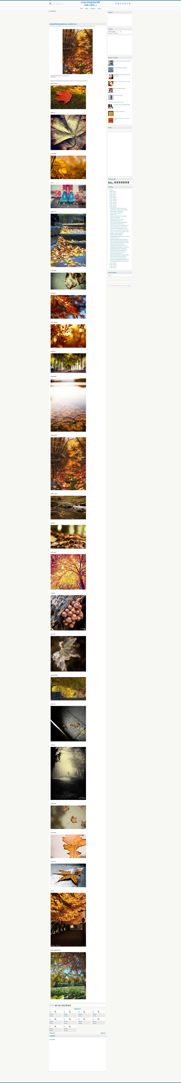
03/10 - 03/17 (112, 205)
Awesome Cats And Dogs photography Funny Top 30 (119, 242)
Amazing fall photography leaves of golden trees (118, 248)
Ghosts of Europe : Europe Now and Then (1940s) (118, 209)
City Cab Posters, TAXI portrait (119, 111)
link (125, 3)
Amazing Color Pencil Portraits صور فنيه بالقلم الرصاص (119, 261)
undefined (51, 1014)
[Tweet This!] (57, 1005)
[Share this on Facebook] (56, 1005)
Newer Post (52, 1033)
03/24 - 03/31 (112, 202)
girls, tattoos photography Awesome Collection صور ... (119, 239)
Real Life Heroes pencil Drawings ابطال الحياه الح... (118, 228)
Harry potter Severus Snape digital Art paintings (122, 104)
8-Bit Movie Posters (113, 214)
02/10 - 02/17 (112, 266)
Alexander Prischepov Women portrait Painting (122, 81)
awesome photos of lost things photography (117, 251)
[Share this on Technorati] (70, 1005)
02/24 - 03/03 (112, 263)
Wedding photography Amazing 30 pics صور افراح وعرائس (120, 236)
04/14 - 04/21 (112, 197)
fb (116, 3)
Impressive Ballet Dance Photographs (120, 67)
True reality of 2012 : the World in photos (117, 223)
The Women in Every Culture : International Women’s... (119, 225)
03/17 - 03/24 (112, 203)
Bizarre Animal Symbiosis (118, 95)
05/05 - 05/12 (112, 194)
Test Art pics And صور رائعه (114, 237)
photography (72, 26)
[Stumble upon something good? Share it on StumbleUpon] (61, 1005)
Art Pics (53, 26)
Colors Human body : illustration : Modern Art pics (118, 222)
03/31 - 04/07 (112, 200)
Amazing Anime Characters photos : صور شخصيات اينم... (119, 247)
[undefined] (55, 1012)
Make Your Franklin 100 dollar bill (119, 88)
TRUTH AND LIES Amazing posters (116, 220)
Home (81, 8)
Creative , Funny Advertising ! (115, 217)
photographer (67, 26)
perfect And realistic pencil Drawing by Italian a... (118, 256)
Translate (116, 33)
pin (123, 3)
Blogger (130, 285)
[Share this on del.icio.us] (64, 1005)
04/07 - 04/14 (112, 199)
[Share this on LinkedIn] (66, 1005)
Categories (92, 8)
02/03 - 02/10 (112, 267)
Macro (63, 26)
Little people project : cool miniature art (116, 211)
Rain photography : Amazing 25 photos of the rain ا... (119, 245)
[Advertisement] (74, 17)
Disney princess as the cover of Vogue (116, 219)
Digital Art (59, 26)
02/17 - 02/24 (112, 264)
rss (127, 3)
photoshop (77, 26)
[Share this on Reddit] (68, 1005)
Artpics (86, 8)
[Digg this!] (63, 1005)
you (130, 3)
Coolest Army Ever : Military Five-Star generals (118, 208)
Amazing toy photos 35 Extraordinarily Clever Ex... (118, 250)
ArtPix (56, 26)
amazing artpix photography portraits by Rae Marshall (119, 259)
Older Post (103, 1033)
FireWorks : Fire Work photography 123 (117, 233)
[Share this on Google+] (59, 1005)
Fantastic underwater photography (116, 234)
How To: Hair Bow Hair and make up (116, 253)
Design (99, 8)
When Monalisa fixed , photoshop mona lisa (116, 102)
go (120, 3)
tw (118, 3)
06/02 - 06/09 (112, 191)
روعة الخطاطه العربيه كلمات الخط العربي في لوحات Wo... (119, 231)
